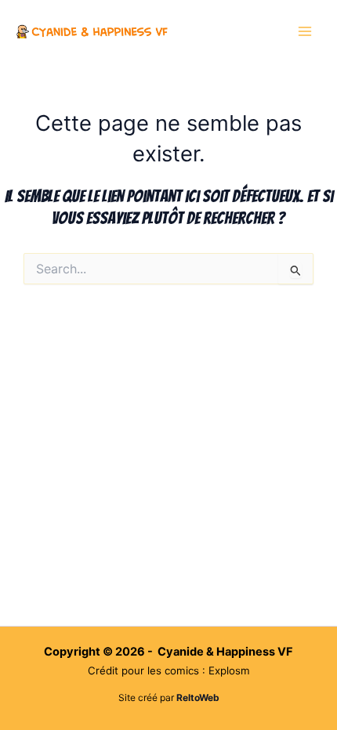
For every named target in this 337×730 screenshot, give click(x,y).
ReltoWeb (197, 697)
